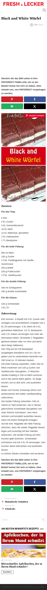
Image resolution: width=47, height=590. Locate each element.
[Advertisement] (23, 52)
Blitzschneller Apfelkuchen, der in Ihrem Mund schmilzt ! (21, 565)
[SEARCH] (44, 10)
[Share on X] (35, 106)
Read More (7, 572)
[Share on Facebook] (35, 99)
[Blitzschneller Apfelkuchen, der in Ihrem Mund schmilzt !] (23, 545)
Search (43, 520)
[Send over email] (12, 106)
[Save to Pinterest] (12, 99)
